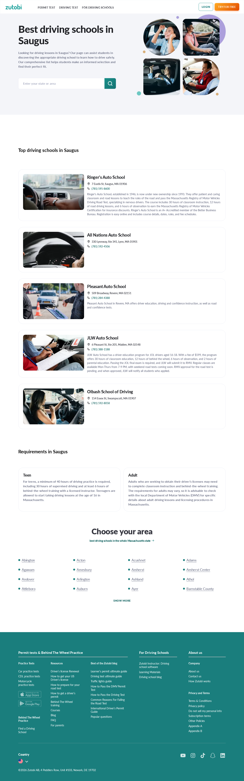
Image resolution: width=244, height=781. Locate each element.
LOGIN (206, 7)
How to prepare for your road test (65, 686)
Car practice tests (28, 671)
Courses (55, 710)
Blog (53, 715)
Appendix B (195, 731)
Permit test (46, 7)
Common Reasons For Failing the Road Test (108, 701)
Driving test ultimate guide (106, 676)
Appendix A (195, 726)
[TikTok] (203, 755)
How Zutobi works (199, 681)
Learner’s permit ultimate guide (109, 671)
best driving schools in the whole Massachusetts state (120, 540)
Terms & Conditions (200, 700)
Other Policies (197, 720)
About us (194, 671)
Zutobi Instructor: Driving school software (154, 665)
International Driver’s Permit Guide (107, 709)
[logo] (14, 7)
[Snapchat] (213, 755)
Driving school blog (150, 677)
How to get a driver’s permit (63, 694)
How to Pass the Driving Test (108, 694)
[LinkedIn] (223, 755)
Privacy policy (197, 706)
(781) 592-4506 (101, 246)
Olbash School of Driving (110, 391)
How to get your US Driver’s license (62, 677)
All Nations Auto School (109, 235)
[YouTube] (183, 755)
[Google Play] (30, 703)
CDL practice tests (29, 676)
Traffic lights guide (101, 681)
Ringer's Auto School (106, 177)
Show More (122, 600)
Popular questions (101, 716)
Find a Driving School (26, 730)
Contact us (195, 676)
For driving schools (98, 7)
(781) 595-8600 (101, 188)
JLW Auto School (102, 338)
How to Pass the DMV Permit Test (108, 688)
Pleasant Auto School (106, 286)
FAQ (53, 720)
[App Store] (30, 694)
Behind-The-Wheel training (62, 703)
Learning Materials (149, 672)
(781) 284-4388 (101, 298)
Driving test (68, 7)
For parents (57, 725)
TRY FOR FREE (227, 7)
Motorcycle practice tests (26, 682)
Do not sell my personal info (205, 711)
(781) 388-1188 (101, 349)
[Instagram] (193, 755)
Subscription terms (200, 716)
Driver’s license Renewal (65, 671)
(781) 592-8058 (101, 403)
